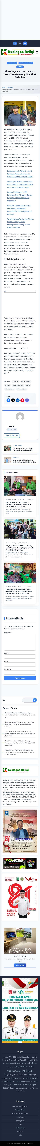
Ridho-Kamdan (21, 389)
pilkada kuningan (18, 385)
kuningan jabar (25, 381)
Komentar (8, 633)
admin (11, 426)
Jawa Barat (12, 63)
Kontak (20, 1124)
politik (28, 385)
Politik (20, 67)
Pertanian (21, 1081)
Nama (7, 653)
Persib (14, 1082)
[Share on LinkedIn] (18, 400)
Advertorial (5, 1057)
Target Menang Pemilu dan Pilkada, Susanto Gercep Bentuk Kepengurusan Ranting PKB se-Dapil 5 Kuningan (19, 591)
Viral (17, 1091)
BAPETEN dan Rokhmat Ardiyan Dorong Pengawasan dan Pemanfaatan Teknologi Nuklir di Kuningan (20, 743)
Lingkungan (9, 1074)
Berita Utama (32, 1057)
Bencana (19, 1057)
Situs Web (7, 669)
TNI (33, 1088)
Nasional (23, 1074)
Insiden (33, 1063)
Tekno (29, 1088)
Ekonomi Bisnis (31, 1060)
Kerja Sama (20, 1117)
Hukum (17, 1063)
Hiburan (12, 1063)
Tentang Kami (20, 1110)
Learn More (20, 965)
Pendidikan (7, 1081)
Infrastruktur (25, 1063)
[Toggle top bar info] (20, 43)
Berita (25, 1057)
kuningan (15, 381)
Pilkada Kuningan (26, 63)
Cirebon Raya (14, 1060)
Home (3, 87)
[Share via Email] (27, 400)
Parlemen (16, 1078)
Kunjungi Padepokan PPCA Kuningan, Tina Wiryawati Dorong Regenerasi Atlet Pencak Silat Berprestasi (20, 548)
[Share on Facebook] (8, 400)
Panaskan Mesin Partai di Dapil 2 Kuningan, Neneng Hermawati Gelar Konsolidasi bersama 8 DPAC (20, 174)
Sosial (24, 1088)
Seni (20, 1088)
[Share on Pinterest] (22, 400)
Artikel (12, 1057)
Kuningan (30, 499)
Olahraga (32, 1074)
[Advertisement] (20, 20)
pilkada (7, 385)
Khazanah (11, 1071)
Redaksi (20, 1131)
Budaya (5, 1060)
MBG (17, 1075)
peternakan (28, 1081)
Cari (4, 700)
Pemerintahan (30, 1078)
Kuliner (18, 1071)
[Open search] (15, 43)
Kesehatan (30, 1067)
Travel (36, 1088)
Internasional (9, 1067)
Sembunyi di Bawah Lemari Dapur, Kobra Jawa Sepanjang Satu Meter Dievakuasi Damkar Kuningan (20, 184)
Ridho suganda (9, 389)
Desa (22, 1060)
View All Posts (10, 435)
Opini (9, 1078)
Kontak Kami (20, 1128)
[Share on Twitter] (13, 400)
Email (6, 661)
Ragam (6, 1088)
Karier (20, 1135)
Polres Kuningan (29, 1085)
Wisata (21, 1091)
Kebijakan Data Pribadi (20, 1113)
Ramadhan (14, 1088)
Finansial (6, 1063)
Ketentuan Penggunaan (20, 1106)
